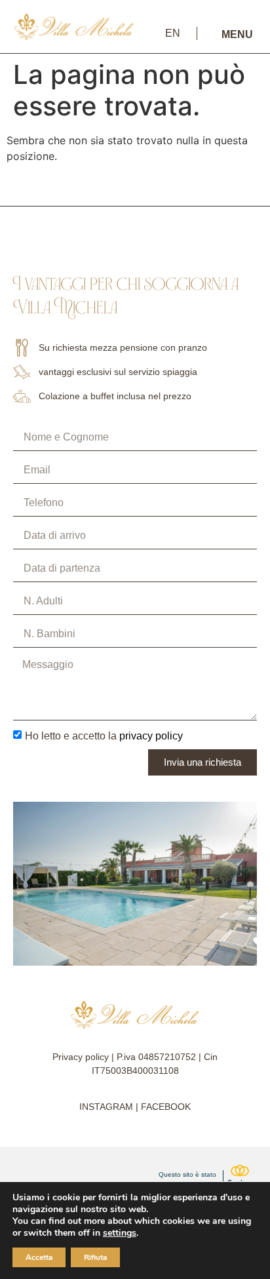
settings (119, 1233)
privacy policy (151, 735)
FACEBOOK (166, 1106)
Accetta (39, 1257)
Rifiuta (95, 1257)
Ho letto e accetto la (104, 735)
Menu (237, 34)
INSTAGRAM (106, 1106)
